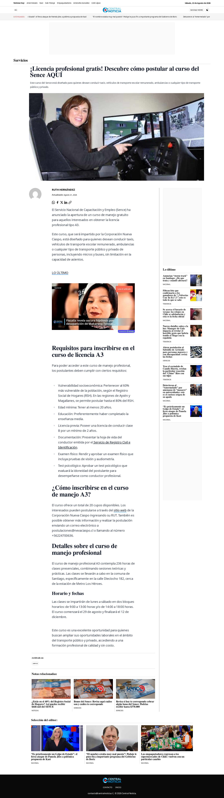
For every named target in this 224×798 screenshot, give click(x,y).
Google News (196, 10)
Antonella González (81, 3)
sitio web (120, 510)
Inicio (118, 787)
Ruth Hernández (63, 189)
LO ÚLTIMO (60, 273)
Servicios (20, 60)
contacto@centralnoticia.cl (100, 793)
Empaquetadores (64, 3)
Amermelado (32, 3)
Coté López (96, 3)
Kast (41, 3)
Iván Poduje (50, 3)
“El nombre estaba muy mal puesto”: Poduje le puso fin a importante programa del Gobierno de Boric (95, 16)
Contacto (107, 787)
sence (35, 663)
